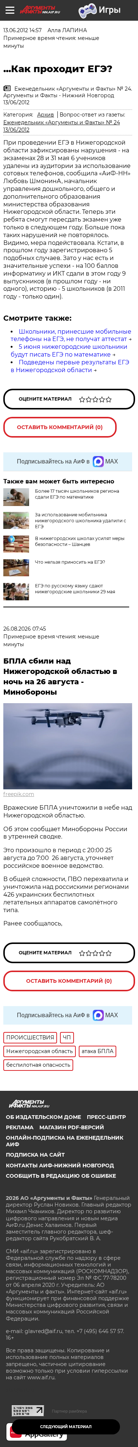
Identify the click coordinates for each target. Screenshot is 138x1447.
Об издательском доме (43, 1117)
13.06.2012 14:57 (22, 30)
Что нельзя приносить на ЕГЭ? (70, 562)
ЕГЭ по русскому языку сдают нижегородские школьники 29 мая (75, 588)
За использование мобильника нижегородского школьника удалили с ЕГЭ (80, 520)
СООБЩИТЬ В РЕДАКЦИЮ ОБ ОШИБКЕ (61, 1176)
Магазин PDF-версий (71, 1127)
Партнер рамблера (69, 1411)
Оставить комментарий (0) (60, 427)
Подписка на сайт (35, 1154)
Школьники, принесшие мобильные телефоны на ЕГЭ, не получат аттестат (71, 335)
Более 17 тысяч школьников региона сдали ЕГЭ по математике (77, 494)
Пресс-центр (106, 1117)
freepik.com (18, 794)
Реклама (19, 1127)
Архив (45, 114)
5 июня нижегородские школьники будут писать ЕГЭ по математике (69, 350)
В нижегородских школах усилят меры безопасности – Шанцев (79, 541)
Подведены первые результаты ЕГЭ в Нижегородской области (70, 366)
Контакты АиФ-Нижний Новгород (60, 1165)
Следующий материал (66, 1426)
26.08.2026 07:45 (24, 628)
